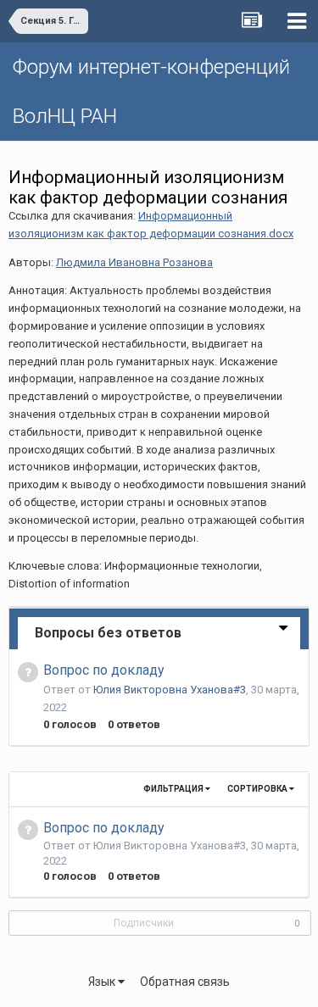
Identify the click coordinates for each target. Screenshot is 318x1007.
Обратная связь (185, 981)
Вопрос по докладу (104, 670)
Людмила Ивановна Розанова (134, 262)
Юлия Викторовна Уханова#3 (169, 689)
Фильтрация (174, 788)
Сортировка (258, 788)
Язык (103, 981)
